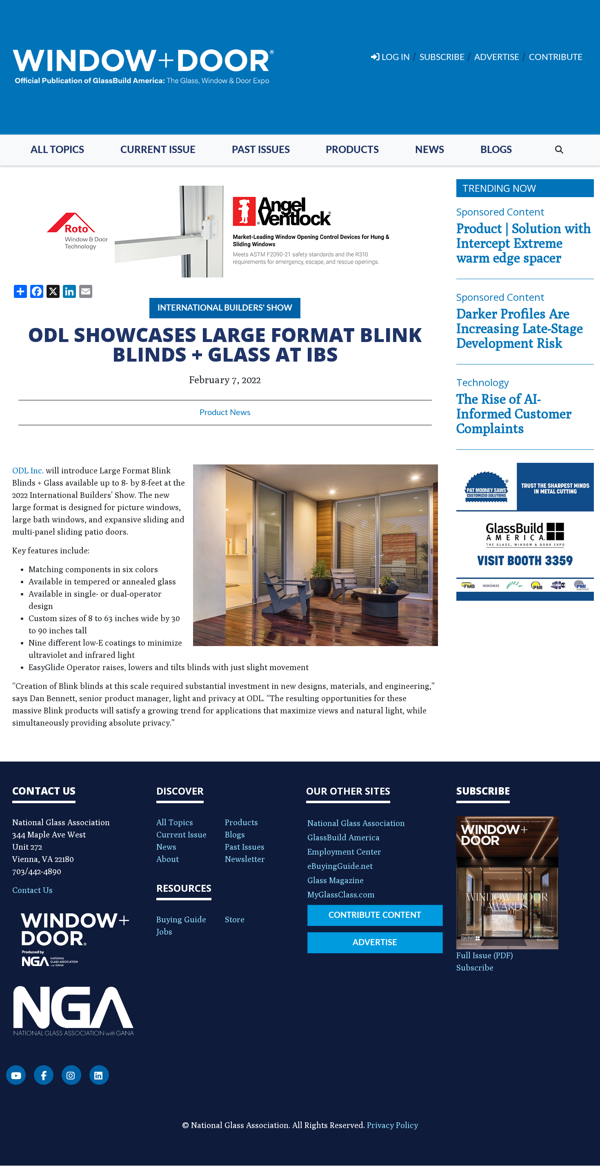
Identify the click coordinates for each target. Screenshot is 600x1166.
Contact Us (32, 890)
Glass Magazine (335, 880)
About (167, 859)
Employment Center (344, 851)
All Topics (57, 150)
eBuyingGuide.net (340, 866)
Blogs (496, 150)
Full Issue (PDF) (484, 955)
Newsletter (245, 859)
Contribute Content (375, 915)
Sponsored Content (500, 211)
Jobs (164, 931)
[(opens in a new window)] (225, 232)
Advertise (375, 943)
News (429, 150)
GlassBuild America (343, 837)
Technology (482, 382)
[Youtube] (16, 1075)
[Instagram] (71, 1075)
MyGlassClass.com (341, 894)
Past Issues (261, 150)
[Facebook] (43, 1075)
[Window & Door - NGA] (143, 67)
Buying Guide (181, 919)
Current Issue (158, 150)
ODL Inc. (28, 470)
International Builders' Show (225, 308)
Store (234, 919)
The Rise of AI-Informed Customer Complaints (513, 413)
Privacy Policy (392, 1125)
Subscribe (474, 967)
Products (352, 150)
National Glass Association (356, 823)
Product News (225, 413)
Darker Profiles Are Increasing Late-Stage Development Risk (519, 328)
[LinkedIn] (99, 1075)
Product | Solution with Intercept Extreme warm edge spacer (523, 242)
